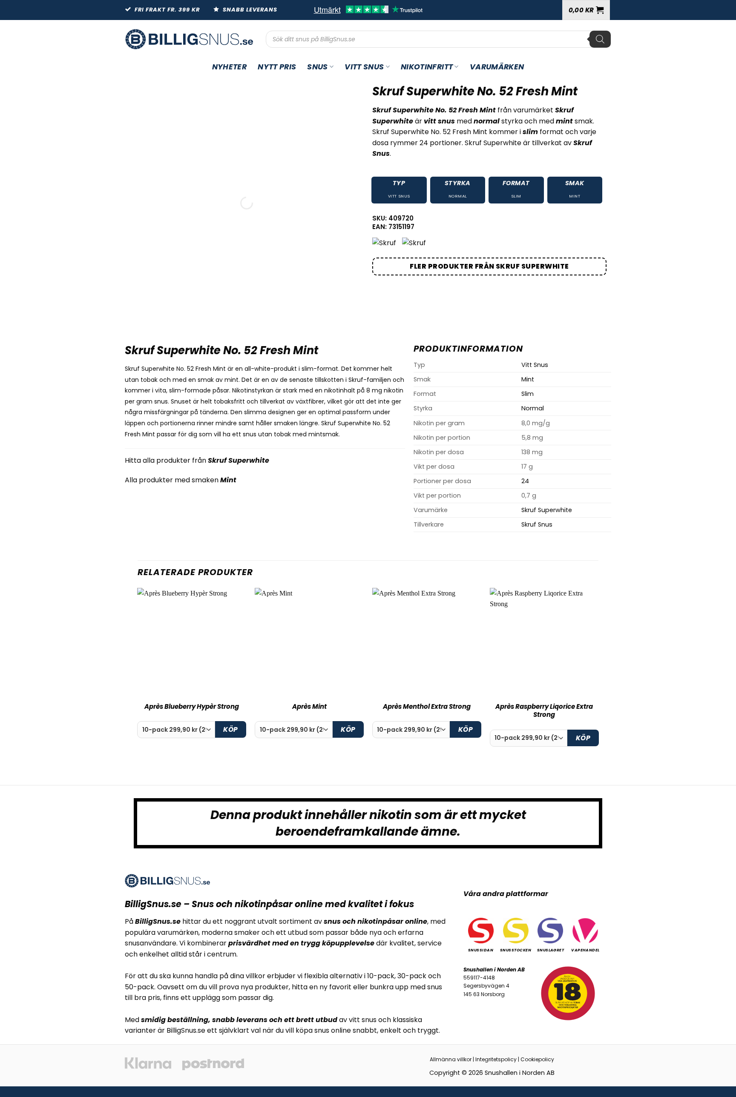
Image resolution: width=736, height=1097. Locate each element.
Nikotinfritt (427, 67)
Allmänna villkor (451, 1059)
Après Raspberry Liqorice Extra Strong (544, 710)
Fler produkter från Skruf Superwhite (489, 266)
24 (525, 481)
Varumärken (497, 67)
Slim (516, 196)
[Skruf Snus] (415, 243)
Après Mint (309, 706)
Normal (457, 196)
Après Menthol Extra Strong (427, 706)
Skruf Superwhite (238, 460)
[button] (586, 10)
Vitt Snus (364, 67)
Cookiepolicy (537, 1059)
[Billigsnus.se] (189, 39)
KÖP (230, 729)
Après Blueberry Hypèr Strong (191, 706)
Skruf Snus (536, 524)
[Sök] (600, 39)
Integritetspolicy (496, 1059)
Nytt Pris (277, 67)
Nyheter (229, 67)
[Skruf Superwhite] (385, 243)
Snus (317, 67)
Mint (574, 196)
